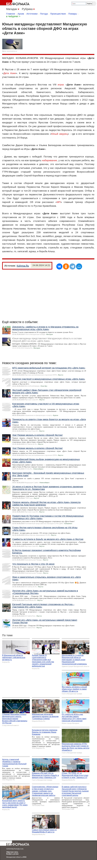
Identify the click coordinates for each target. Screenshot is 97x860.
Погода (44, 14)
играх (61, 84)
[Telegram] (72, 266)
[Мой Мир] (79, 266)
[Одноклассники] (66, 266)
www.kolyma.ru (12, 51)
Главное (10, 14)
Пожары (72, 14)
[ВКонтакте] (59, 266)
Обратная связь (12, 852)
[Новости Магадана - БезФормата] (15, 3)
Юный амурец (59, 134)
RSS (24, 857)
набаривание (49, 160)
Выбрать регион (12, 854)
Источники (32, 14)
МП (59, 202)
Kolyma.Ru (23, 265)
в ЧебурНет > (13, 16)
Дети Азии (10, 73)
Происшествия (58, 14)
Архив (21, 14)
